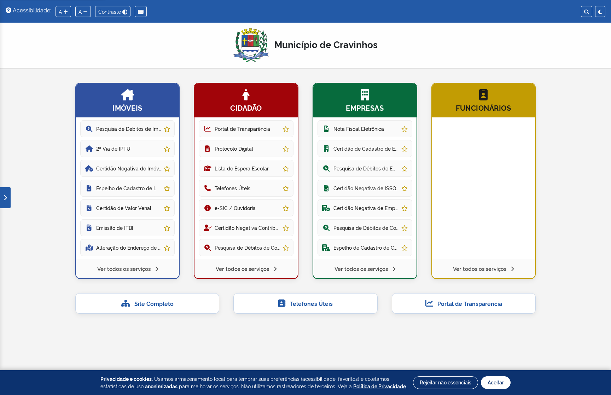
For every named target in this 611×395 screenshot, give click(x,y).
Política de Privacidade (379, 386)
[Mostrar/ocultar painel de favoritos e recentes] (5, 197)
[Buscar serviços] (586, 11)
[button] (127, 181)
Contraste (110, 11)
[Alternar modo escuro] (600, 11)
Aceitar (496, 382)
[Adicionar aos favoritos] (166, 128)
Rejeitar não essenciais (445, 382)
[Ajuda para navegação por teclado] (141, 11)
